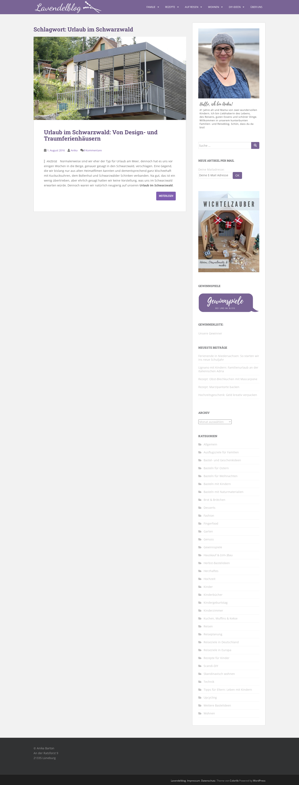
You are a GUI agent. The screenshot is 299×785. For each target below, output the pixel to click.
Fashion (209, 515)
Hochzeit (209, 579)
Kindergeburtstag (216, 602)
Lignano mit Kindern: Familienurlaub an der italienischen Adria (228, 369)
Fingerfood (211, 523)
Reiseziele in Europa (217, 650)
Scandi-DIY (211, 666)
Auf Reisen (191, 7)
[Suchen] (255, 145)
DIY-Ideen (235, 7)
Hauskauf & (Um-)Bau (218, 555)
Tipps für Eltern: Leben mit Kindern (228, 689)
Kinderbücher (213, 595)
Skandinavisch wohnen (219, 674)
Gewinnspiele (213, 547)
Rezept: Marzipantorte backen (218, 387)
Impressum (193, 780)
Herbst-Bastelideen (217, 563)
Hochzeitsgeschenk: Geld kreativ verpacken (227, 395)
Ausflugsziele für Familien (221, 452)
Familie (150, 7)
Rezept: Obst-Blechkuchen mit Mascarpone (227, 379)
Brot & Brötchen (214, 500)
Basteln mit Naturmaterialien (223, 492)
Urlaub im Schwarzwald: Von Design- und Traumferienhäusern (101, 135)
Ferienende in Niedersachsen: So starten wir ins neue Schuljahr (228, 357)
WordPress (259, 780)
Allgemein (210, 444)
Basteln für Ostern (216, 468)
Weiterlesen (166, 196)
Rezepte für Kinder (216, 658)
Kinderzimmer (213, 610)
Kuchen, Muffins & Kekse (221, 618)
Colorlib (234, 780)
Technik (209, 682)
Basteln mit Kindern (217, 484)
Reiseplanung (213, 634)
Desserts (209, 508)
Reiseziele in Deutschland (221, 642)
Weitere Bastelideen (217, 705)
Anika (74, 150)
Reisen (208, 626)
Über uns (256, 7)
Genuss (209, 539)
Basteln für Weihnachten (221, 476)
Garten (208, 531)
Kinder (208, 587)
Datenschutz (208, 780)
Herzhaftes (211, 571)
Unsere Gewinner (210, 333)
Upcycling (210, 697)
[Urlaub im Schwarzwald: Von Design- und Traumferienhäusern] (110, 78)
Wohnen (213, 7)
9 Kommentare (93, 150)
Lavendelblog (178, 780)
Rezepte (170, 7)
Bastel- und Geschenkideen (222, 460)
